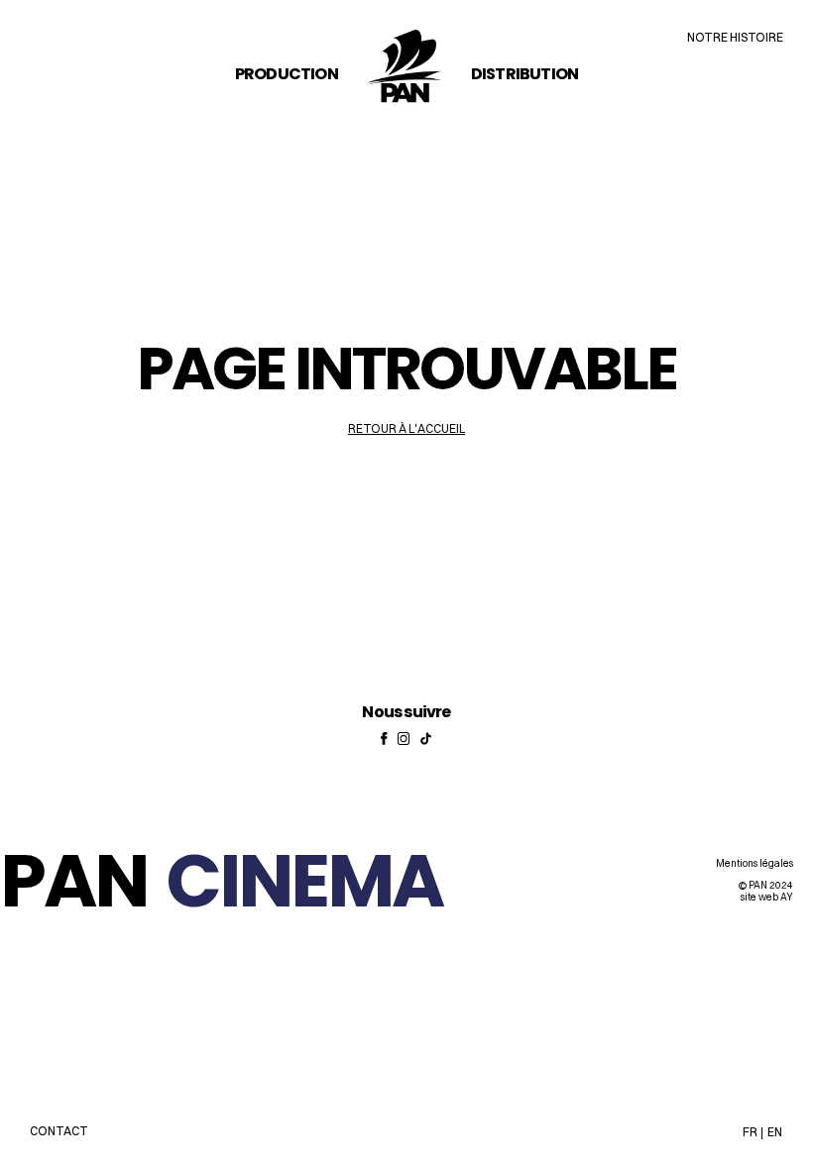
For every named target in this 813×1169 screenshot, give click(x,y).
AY (786, 897)
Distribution (524, 73)
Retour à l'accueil (406, 428)
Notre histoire (735, 37)
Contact (59, 1130)
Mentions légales (754, 863)
